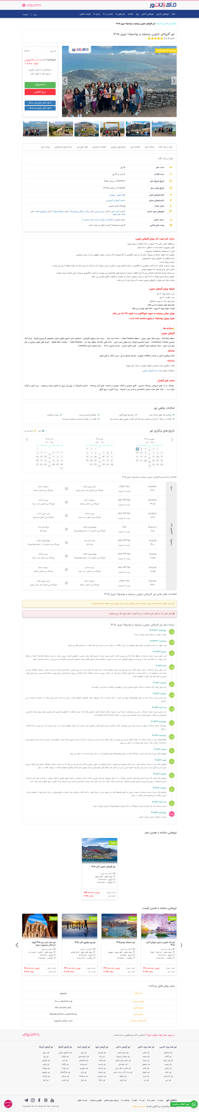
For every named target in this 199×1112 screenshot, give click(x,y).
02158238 (31, 1035)
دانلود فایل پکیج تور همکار (40, 108)
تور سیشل (65, 1076)
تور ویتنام (83, 1064)
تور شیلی (46, 1064)
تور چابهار (146, 1072)
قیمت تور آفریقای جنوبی (152, 370)
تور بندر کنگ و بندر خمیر (123, 1072)
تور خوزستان (123, 1064)
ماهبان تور (172, 23)
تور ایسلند (102, 1064)
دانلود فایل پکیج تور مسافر (40, 103)
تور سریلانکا (83, 1076)
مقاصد (130, 14)
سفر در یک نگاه (165, 147)
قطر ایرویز (121, 195)
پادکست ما (125, 1100)
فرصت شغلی (85, 14)
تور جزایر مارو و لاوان (123, 1060)
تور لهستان (102, 1052)
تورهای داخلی (148, 14)
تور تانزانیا (65, 1056)
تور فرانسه (102, 1068)
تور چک (102, 1056)
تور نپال (84, 1080)
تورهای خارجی (162, 14)
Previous (63, 79)
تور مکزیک (46, 1076)
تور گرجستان (168, 1076)
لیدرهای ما (120, 14)
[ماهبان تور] (158, 5)
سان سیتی (99, 211)
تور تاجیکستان (83, 1056)
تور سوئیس (102, 1076)
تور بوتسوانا (161, 23)
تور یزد (146, 1080)
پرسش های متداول (111, 1100)
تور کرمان (123, 1080)
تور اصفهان (146, 1064)
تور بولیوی (46, 1072)
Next (172, 79)
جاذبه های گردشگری (63, 147)
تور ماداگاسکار (65, 1072)
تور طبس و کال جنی (123, 1068)
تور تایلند (168, 1072)
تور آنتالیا (168, 1056)
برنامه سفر (45, 147)
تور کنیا (65, 1060)
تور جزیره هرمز (123, 1052)
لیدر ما (142, 1100)
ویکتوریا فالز (40, 211)
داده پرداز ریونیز (139, 1106)
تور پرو (45, 1056)
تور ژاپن (84, 1052)
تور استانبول (168, 1052)
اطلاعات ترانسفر (99, 147)
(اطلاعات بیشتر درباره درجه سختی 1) (97, 220)
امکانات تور (135, 147)
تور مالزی (168, 1068)
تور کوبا (46, 1080)
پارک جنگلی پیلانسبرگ (79, 211)
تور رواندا (65, 1068)
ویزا (137, 14)
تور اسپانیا (101, 1072)
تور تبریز (146, 1076)
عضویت (25, 14)
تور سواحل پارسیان (123, 1056)
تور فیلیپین (84, 1068)
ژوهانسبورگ (57, 211)
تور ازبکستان (83, 1060)
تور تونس (65, 1080)
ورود (35, 14)
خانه (173, 14)
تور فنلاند (101, 1060)
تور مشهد (146, 1056)
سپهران (112, 195)
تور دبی (168, 1080)
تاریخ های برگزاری (118, 147)
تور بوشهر (123, 1076)
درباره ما (96, 14)
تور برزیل (46, 1052)
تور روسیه (168, 1064)
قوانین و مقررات (96, 1100)
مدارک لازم (149, 147)
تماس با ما (108, 14)
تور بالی (84, 1072)
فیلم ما (134, 1100)
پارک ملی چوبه (119, 214)
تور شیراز (146, 1060)
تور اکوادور (46, 1060)
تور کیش (146, 1052)
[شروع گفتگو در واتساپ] (194, 1104)
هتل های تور (82, 147)
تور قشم (146, 1068)
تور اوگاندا (65, 1064)
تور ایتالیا (102, 1080)
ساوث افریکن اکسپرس (115, 200)
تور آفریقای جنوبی (65, 1052)
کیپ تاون (114, 211)
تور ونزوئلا (46, 1068)
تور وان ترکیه (168, 1060)
